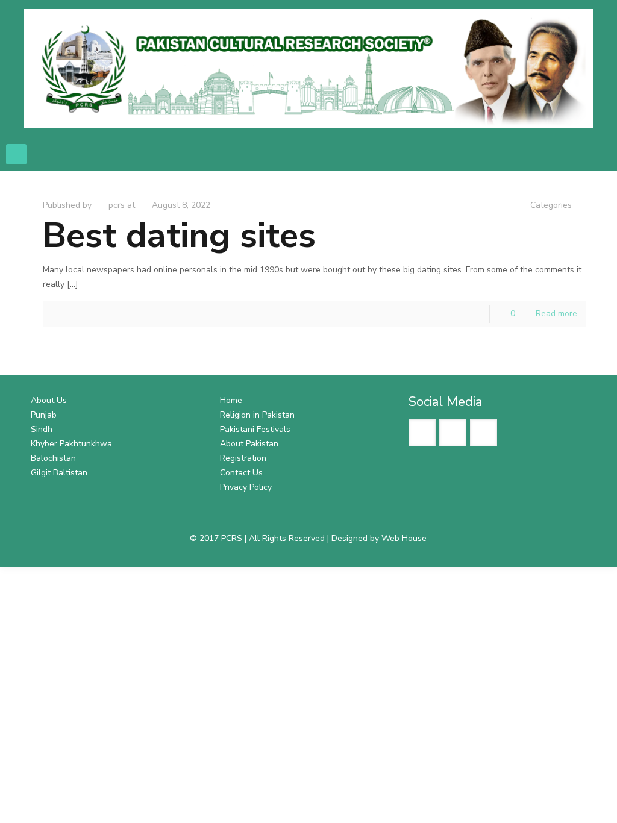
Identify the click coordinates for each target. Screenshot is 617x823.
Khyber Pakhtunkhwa (71, 443)
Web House (404, 538)
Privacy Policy (246, 487)
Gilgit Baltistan (59, 472)
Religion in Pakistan (257, 415)
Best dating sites (179, 235)
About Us (49, 400)
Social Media (445, 402)
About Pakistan (249, 443)
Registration (243, 458)
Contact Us (241, 472)
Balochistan (53, 458)
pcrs (116, 205)
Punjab (44, 415)
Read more (556, 313)
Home (231, 400)
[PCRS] (308, 68)
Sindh (41, 429)
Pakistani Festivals (255, 429)
